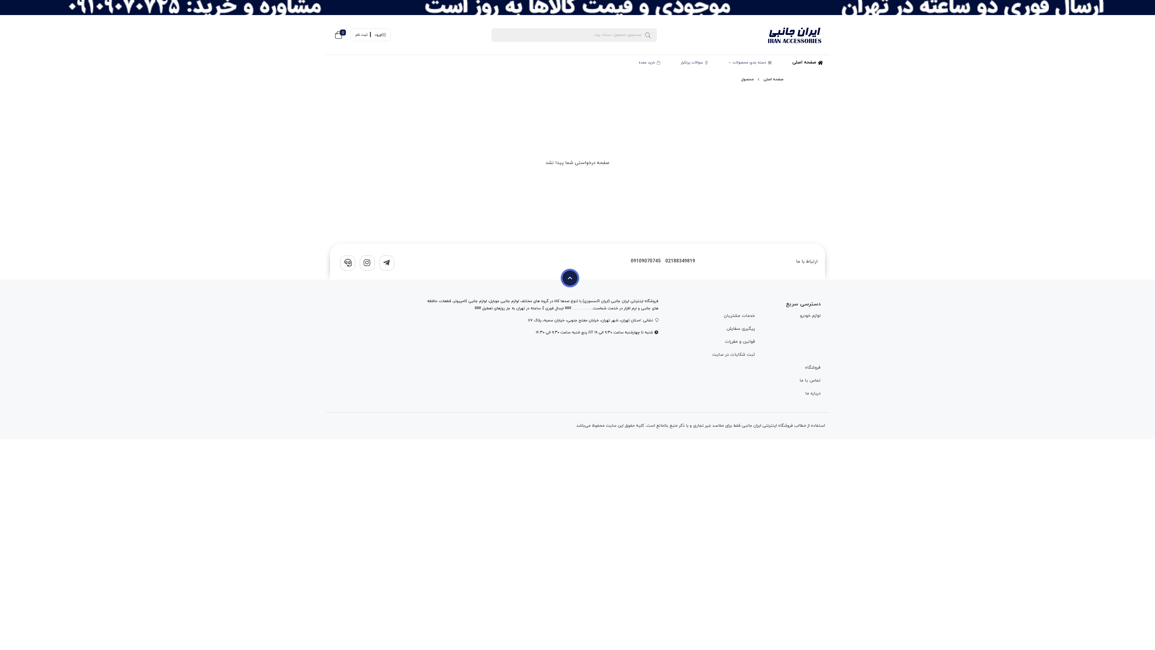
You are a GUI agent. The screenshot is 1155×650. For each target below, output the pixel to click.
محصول (747, 79)
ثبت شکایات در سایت (733, 354)
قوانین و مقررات (740, 342)
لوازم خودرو (810, 316)
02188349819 (680, 261)
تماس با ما (810, 380)
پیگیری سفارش (740, 329)
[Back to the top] (570, 278)
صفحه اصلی (805, 62)
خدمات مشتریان (739, 316)
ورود (378, 34)
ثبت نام (362, 34)
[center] (648, 34)
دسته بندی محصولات (750, 62)
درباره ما (813, 393)
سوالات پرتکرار (692, 62)
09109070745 (646, 261)
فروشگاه (813, 367)
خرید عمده (647, 62)
